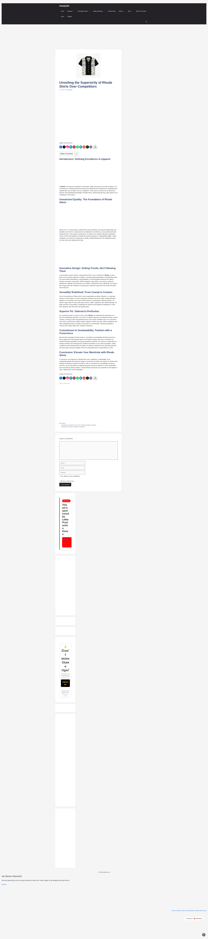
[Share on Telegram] (80, 146)
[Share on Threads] (87, 146)
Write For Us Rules (141, 11)
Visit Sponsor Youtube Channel (67, 542)
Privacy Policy (176, 910)
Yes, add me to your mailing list (70, 476)
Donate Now (198, 910)
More (129, 11)
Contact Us (184, 910)
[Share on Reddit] (84, 146)
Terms (204, 910)
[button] (146, 21)
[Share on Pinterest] (74, 146)
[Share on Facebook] (60, 146)
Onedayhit (64, 6)
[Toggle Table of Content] (75, 154)
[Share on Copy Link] (90, 146)
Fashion (63, 423)
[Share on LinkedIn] (70, 146)
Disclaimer (191, 910)
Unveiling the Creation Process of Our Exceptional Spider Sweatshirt (78, 425)
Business (69, 11)
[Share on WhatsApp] (77, 146)
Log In (62, 16)
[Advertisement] (88, 37)
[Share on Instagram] (67, 146)
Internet (121, 11)
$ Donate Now (112, 11)
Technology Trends (83, 11)
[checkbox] (203, 934)
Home (62, 11)
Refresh (4, 884)
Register (69, 16)
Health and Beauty (98, 11)
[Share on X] (64, 146)
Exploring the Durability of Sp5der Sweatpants (73, 426)
